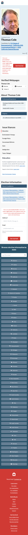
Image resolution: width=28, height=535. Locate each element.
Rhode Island (14, 419)
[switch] (24, 53)
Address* (5, 218)
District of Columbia (14, 293)
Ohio (14, 403)
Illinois (14, 313)
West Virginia (14, 456)
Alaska (14, 264)
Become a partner (14, 522)
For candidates (14, 490)
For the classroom (14, 519)
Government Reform (8, 142)
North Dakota (14, 399)
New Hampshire (14, 378)
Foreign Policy (6, 138)
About (14, 499)
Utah (14, 439)
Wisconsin (14, 460)
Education (5, 131)
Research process (14, 508)
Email (3, 225)
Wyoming (14, 464)
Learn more (22, 165)
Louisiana (14, 333)
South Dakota (14, 427)
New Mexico (14, 386)
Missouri (14, 362)
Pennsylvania (14, 415)
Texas (14, 435)
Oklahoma (14, 407)
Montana (14, 366)
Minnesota (14, 354)
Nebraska (14, 370)
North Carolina (14, 395)
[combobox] (14, 221)
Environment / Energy (8, 134)
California (14, 277)
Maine (14, 338)
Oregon (14, 411)
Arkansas (14, 272)
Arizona (14, 268)
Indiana (14, 317)
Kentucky (14, 329)
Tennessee (14, 431)
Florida (14, 297)
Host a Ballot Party (14, 517)
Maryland (14, 342)
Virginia (14, 447)
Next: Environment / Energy (9, 174)
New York (14, 390)
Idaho (14, 309)
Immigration (5, 149)
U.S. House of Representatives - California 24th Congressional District (12, 45)
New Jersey (14, 382)
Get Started (19, 66)
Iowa (14, 321)
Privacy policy (14, 528)
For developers (14, 492)
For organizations (14, 488)
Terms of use (14, 530)
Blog (14, 501)
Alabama (14, 260)
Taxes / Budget (6, 153)
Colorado (14, 281)
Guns (3, 146)
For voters (14, 486)
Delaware (14, 289)
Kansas (14, 325)
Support (14, 510)
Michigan (14, 350)
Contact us (17, 479)
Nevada (14, 374)
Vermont (14, 443)
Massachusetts (14, 346)
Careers (14, 504)
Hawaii (14, 305)
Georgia (14, 301)
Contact (14, 506)
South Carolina (14, 423)
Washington (14, 451)
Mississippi (14, 358)
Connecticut (14, 285)
